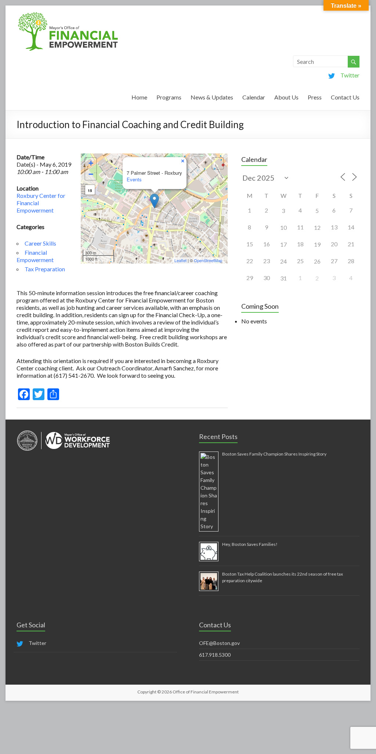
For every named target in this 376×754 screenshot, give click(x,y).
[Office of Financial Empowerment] (68, 14)
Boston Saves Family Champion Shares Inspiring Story (274, 454)
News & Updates (212, 97)
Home (139, 97)
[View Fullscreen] (217, 163)
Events (134, 179)
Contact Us (345, 97)
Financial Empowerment (35, 256)
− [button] (90, 174)
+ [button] (90, 163)
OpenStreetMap (208, 260)
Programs (168, 97)
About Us (286, 97)
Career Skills (40, 243)
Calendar (253, 97)
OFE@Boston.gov (219, 643)
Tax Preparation (45, 268)
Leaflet (180, 260)
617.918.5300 (215, 655)
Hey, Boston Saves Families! (250, 544)
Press (315, 97)
